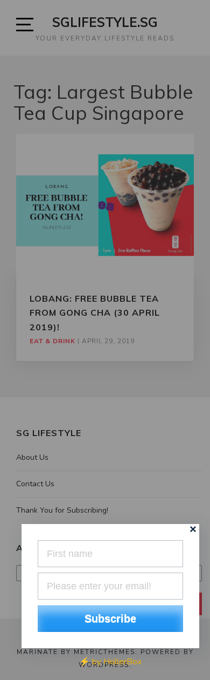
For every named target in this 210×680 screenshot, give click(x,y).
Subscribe (110, 618)
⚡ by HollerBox (110, 662)
